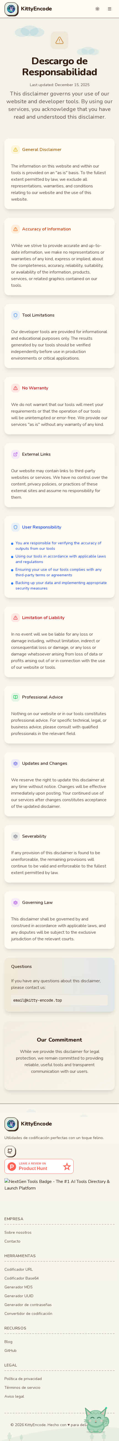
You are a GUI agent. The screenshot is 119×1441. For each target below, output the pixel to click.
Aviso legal (14, 1396)
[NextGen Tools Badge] (59, 1193)
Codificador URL (18, 1269)
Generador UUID (18, 1296)
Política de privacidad (23, 1378)
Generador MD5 (18, 1287)
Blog (8, 1341)
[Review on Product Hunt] (59, 1166)
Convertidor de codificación (28, 1313)
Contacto (12, 1241)
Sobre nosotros (18, 1232)
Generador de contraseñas (28, 1304)
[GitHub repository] (9, 1151)
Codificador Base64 (21, 1278)
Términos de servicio (22, 1387)
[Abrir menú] (110, 9)
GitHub (10, 1350)
